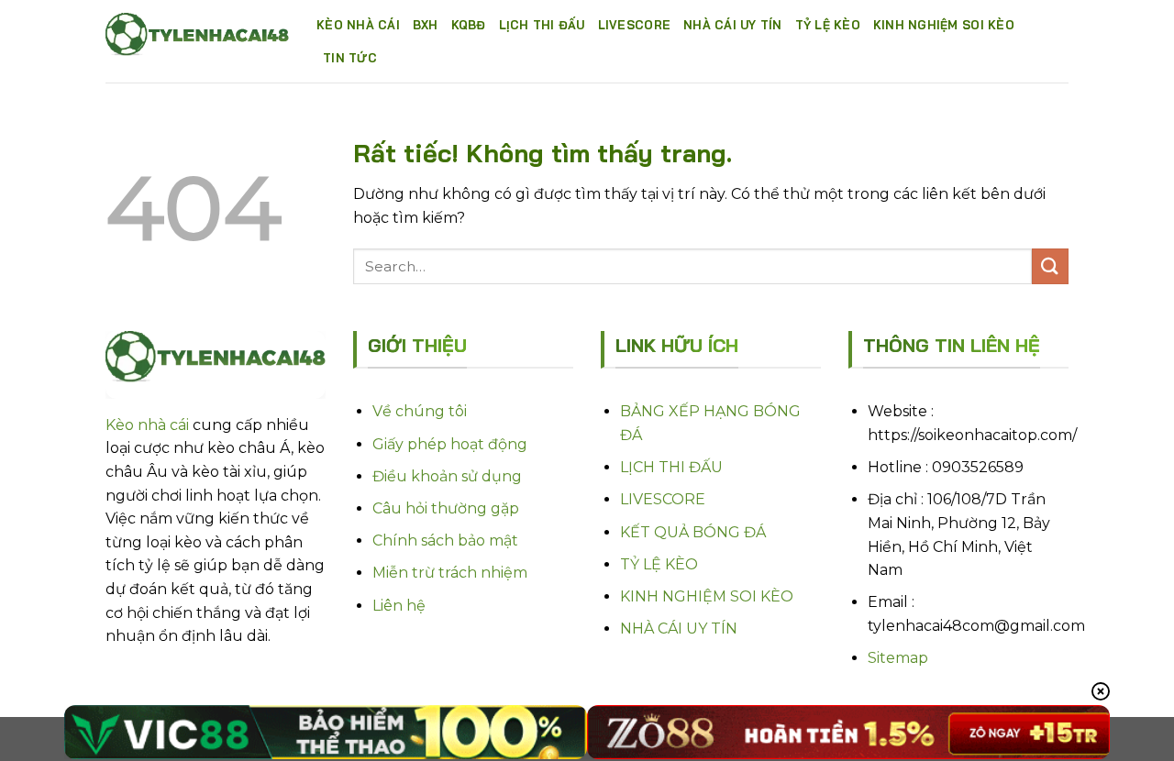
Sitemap (898, 658)
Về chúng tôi (419, 411)
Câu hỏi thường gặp (445, 508)
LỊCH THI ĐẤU (671, 467)
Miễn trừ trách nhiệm (449, 572)
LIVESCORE (662, 499)
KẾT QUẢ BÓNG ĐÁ (693, 532)
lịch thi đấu (542, 24)
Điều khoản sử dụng (447, 476)
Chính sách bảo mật (445, 540)
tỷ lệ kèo (827, 24)
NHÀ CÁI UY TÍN (678, 628)
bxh (425, 24)
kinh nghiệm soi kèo (943, 24)
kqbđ (468, 24)
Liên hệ (399, 605)
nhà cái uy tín (732, 24)
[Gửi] (1050, 266)
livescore (634, 24)
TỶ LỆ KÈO (659, 564)
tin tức (350, 57)
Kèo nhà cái (358, 24)
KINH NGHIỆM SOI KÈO (706, 596)
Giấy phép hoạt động (449, 444)
